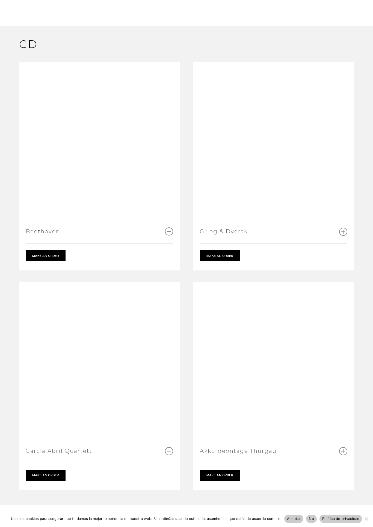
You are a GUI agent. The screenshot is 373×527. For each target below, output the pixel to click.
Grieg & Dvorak (224, 231)
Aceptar (294, 518)
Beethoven (43, 231)
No (311, 518)
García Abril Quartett (59, 451)
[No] (366, 519)
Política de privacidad (341, 518)
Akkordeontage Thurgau (238, 451)
